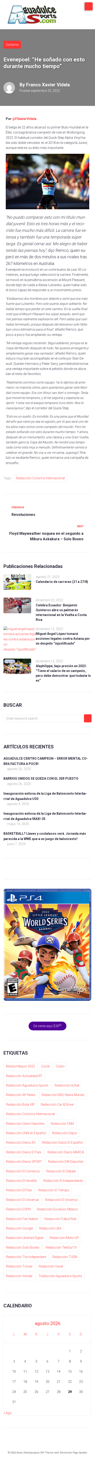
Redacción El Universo (61, 1200)
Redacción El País (19, 1190)
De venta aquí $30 (47, 1026)
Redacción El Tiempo (53, 1190)
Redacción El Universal (22, 1200)
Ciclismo (12, 45)
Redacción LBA (50, 1228)
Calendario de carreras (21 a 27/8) (62, 582)
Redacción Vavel (51, 1266)
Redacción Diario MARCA (66, 1152)
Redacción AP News (21, 1095)
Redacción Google (19, 1228)
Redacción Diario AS (21, 1142)
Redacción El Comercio (23, 1171)
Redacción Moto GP (64, 1238)
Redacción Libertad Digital (24, 1238)
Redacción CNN (62, 1123)
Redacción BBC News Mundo (63, 1095)
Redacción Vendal (19, 1276)
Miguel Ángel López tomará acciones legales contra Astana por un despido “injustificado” (63, 638)
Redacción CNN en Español (26, 1133)
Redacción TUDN (64, 1257)
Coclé (45, 1066)
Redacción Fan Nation (22, 1219)
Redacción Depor (64, 1133)
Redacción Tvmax (19, 1266)
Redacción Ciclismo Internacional (40, 478)
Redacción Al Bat (67, 1085)
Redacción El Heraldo (21, 1181)
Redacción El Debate (61, 1171)
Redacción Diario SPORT (24, 1161)
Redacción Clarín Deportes (25, 1123)
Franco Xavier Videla (48, 84)
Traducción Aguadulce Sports (60, 1276)
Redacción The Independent (26, 1257)
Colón (60, 1066)
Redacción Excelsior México (57, 1209)
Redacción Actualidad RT (24, 1076)
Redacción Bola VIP (20, 1104)
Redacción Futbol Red (60, 1219)
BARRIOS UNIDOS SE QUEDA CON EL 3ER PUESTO (40, 778)
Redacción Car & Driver (57, 1104)
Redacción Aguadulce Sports (27, 1085)
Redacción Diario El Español (62, 1142)
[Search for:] (42, 718)
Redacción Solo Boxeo (22, 1247)
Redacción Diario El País (23, 1152)
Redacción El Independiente (63, 1181)
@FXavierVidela (24, 119)
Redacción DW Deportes (65, 1161)
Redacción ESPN (18, 1209)
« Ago (8, 1413)
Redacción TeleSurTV (61, 1247)
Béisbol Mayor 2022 (20, 1066)
